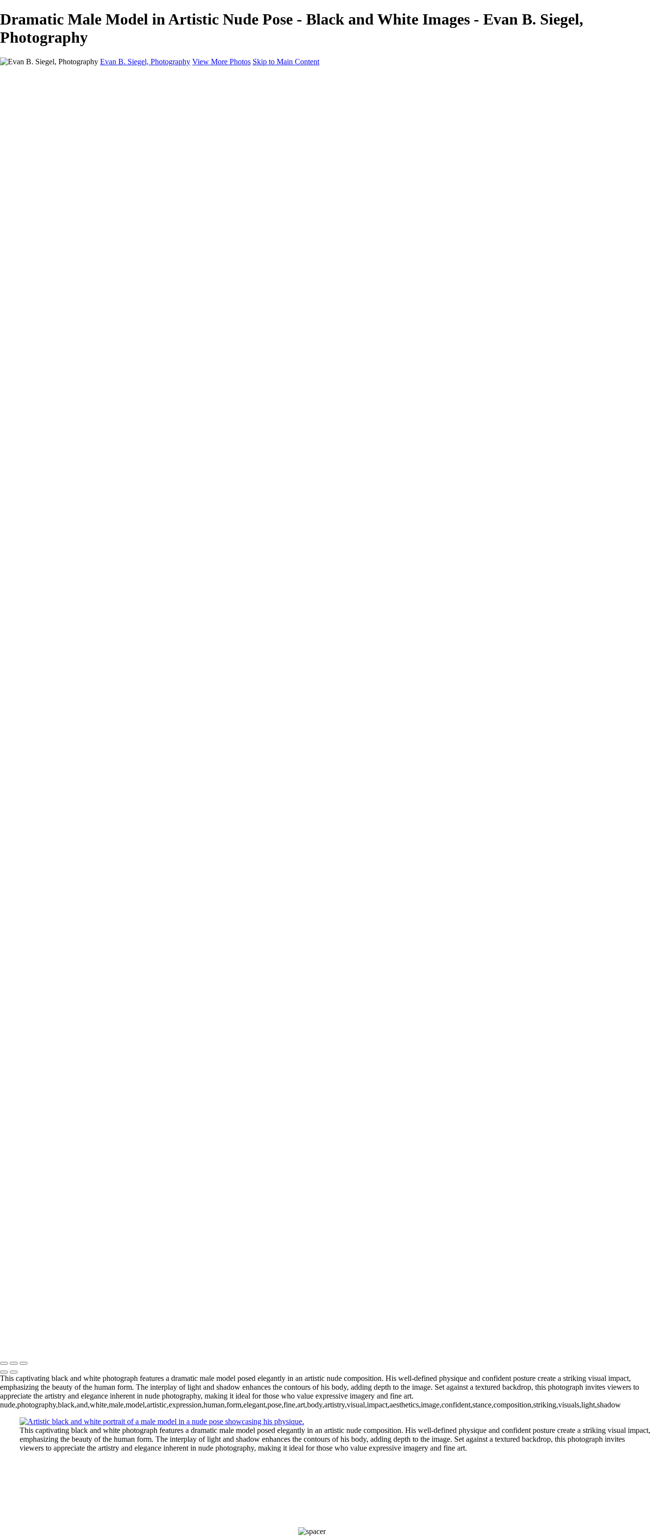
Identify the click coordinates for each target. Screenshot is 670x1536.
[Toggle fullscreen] (14, 1363)
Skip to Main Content (286, 61)
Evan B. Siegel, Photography (145, 61)
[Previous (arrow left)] (4, 1372)
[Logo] (98, 1343)
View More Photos (221, 61)
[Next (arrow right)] (14, 1372)
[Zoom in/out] (23, 1363)
